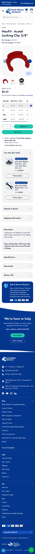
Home (3, 24)
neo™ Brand (6, 491)
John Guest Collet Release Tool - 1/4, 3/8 (21, 188)
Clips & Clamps (21, 24)
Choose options (17, 176)
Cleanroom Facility (7, 495)
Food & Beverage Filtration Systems (13, 427)
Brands (4, 442)
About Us (5, 487)
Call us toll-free (17, 335)
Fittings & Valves (7, 412)
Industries (5, 510)
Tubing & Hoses (7, 423)
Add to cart (23, 126)
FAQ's (4, 517)
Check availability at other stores (13, 145)
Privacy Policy (18, 550)
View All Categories (8, 447)
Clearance (5, 430)
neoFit (4, 28)
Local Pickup (6, 506)
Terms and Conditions (7, 550)
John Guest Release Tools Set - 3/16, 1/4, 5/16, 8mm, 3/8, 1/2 (21, 165)
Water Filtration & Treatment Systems (13, 404)
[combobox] (17, 17)
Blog (3, 498)
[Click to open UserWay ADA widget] (3, 550)
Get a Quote (6, 462)
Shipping (4, 466)
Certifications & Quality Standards (12, 513)
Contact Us (5, 477)
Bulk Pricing (5, 469)
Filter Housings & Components (11, 416)
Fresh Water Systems (12, 538)
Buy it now (17, 132)
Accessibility (27, 550)
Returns (4, 473)
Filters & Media (6, 419)
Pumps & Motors (7, 408)
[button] (26, 10)
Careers (4, 502)
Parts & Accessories (11, 24)
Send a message (17, 341)
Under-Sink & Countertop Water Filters (14, 438)
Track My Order (7, 458)
